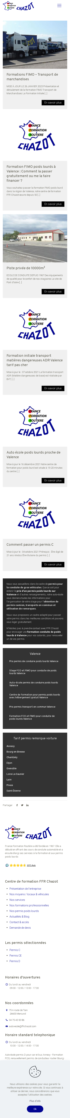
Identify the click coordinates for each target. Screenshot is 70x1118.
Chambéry (12, 757)
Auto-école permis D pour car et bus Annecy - (28, 1054)
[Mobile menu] (59, 5)
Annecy (11, 746)
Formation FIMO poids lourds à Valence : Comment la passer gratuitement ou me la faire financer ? (31, 174)
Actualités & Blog (19, 916)
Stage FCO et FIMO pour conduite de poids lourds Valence (33, 672)
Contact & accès (19, 922)
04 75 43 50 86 (16, 1020)
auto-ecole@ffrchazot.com (22, 1026)
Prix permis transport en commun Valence (32, 707)
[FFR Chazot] (18, 5)
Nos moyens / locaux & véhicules (29, 894)
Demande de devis (20, 927)
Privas (10, 785)
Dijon (9, 762)
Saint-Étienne (14, 790)
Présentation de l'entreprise (25, 888)
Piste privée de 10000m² (26, 268)
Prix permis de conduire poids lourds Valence (33, 661)
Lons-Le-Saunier (15, 774)
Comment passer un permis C (30, 545)
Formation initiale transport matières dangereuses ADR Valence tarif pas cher (35, 360)
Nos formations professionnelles (29, 905)
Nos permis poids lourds (24, 911)
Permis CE (16, 955)
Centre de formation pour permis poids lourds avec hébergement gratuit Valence (34, 696)
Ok (35, 1109)
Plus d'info (35, 1101)
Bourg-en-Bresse (16, 751)
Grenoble (11, 768)
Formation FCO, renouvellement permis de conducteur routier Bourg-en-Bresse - (34, 1058)
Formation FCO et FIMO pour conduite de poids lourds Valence (32, 718)
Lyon (9, 779)
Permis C (15, 950)
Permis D (15, 961)
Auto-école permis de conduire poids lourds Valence (33, 684)
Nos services (17, 899)
